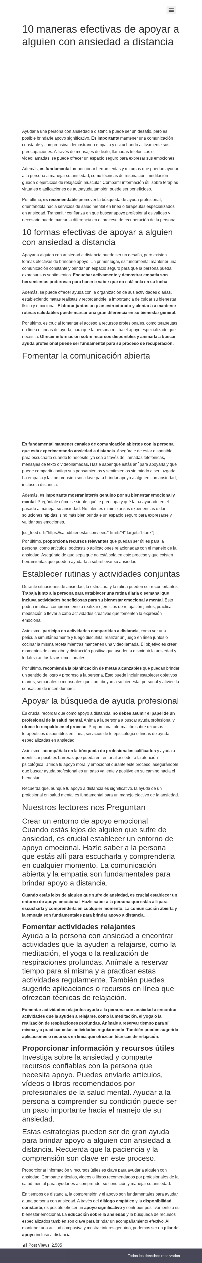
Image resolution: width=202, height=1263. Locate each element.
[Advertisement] (101, 89)
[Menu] (171, 10)
